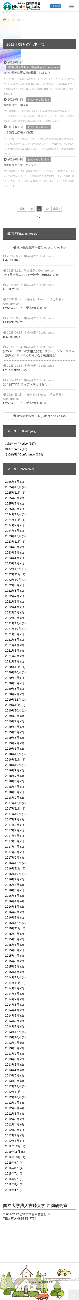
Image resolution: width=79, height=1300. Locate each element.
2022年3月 (12, 612)
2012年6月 (12, 1113)
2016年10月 (13, 874)
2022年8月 (12, 590)
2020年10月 (13, 672)
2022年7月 (12, 596)
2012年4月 (12, 1124)
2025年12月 (13, 487)
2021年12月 (13, 623)
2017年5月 (12, 841)
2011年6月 (12, 1179)
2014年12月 (13, 977)
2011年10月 (13, 1157)
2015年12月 (13, 923)
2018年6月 (12, 781)
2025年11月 (13, 492)
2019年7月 (12, 721)
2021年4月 (12, 645)
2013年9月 (12, 1042)
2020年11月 (13, 667)
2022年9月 (12, 585)
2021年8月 (12, 639)
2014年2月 (12, 1021)
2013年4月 (12, 1070)
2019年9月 (12, 716)
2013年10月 (13, 1037)
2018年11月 (13, 759)
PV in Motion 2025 (15, 369)
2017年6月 (12, 835)
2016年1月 (12, 917)
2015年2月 (12, 966)
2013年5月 (12, 1064)
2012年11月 (13, 1091)
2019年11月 (13, 705)
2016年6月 (12, 890)
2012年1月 (12, 1140)
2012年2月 (12, 1135)
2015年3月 (12, 961)
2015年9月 (12, 933)
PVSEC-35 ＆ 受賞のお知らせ (25, 403)
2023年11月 (13, 541)
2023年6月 (12, 552)
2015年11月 (13, 928)
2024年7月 (12, 525)
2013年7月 (12, 1053)
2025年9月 (12, 498)
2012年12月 (13, 1086)
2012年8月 (12, 1108)
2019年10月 (13, 710)
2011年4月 (12, 1189)
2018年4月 (12, 786)
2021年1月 (12, 661)
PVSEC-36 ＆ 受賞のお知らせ (25, 307)
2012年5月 (12, 1119)
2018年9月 (12, 770)
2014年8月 (12, 993)
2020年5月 (12, 683)
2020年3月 (12, 688)
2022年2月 (12, 618)
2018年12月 (13, 754)
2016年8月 (12, 884)
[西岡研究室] (21, 6)
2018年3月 (12, 792)
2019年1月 (12, 748)
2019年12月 (13, 699)
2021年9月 (12, 634)
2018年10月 (13, 765)
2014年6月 (12, 1004)
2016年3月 (12, 906)
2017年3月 (12, 852)
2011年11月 (12, 1151)
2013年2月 (12, 1081)
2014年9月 (12, 988)
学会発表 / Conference (45, 67)
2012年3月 (12, 1130)
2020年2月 (12, 694)
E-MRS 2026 (11, 260)
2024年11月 (13, 519)
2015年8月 (12, 939)
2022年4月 (12, 607)
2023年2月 (12, 563)
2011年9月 (12, 1162)
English (55, 6)
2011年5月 (12, 1184)
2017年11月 (13, 808)
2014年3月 (12, 1015)
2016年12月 (13, 863)
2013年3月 (12, 1075)
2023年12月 (13, 536)
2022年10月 (13, 579)
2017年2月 (12, 857)
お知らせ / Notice (18, 67)
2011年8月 (12, 1168)
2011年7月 (12, 1173)
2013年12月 (13, 1032)
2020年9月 (12, 677)
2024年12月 (13, 514)
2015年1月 (12, 972)
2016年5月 (12, 895)
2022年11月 (13, 574)
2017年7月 (12, 830)
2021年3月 (12, 650)
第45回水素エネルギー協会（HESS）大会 (31, 274)
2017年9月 (12, 819)
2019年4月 (12, 732)
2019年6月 (12, 726)
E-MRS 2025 (11, 336)
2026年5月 (12, 481)
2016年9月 (12, 879)
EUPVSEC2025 (13, 322)
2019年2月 (12, 743)
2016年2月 (12, 912)
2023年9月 (12, 547)
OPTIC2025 (11, 289)
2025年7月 (12, 503)
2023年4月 (12, 558)
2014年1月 (12, 1026)
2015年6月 (12, 944)
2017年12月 (13, 803)
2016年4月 (12, 901)
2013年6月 (12, 1059)
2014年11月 (13, 982)
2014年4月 (12, 1010)
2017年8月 (12, 825)
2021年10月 (13, 628)
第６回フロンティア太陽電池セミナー (28, 384)
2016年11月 (13, 868)
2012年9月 (12, 1102)
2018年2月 (12, 797)
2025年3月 (12, 509)
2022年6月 (12, 601)
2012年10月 (13, 1097)
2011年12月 (13, 1146)
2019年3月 (12, 737)
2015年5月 (12, 950)
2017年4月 (12, 846)
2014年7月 (12, 999)
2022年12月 (13, 568)
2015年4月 (12, 955)
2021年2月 (12, 656)
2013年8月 (12, 1048)
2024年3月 (12, 530)
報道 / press (13, 449)
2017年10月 (13, 814)
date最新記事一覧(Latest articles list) (41, 247)
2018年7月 (12, 775)
